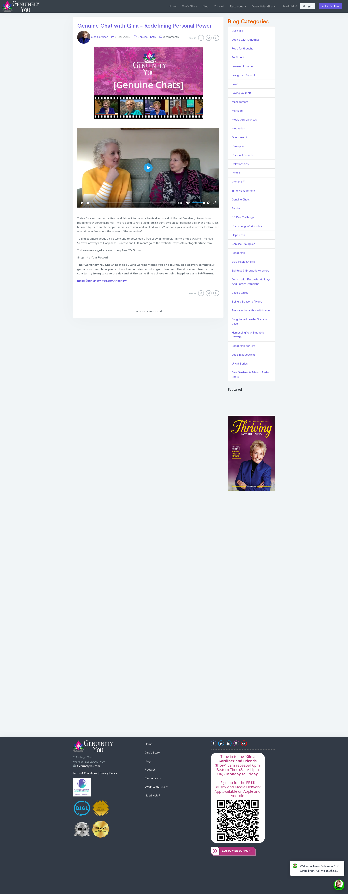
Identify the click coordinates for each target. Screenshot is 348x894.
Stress (236, 173)
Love (235, 84)
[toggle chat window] (339, 884)
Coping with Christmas (246, 40)
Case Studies (240, 293)
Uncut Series (240, 364)
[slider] (131, 203)
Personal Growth (242, 155)
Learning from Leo (243, 66)
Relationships (240, 164)
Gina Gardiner (99, 37)
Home (173, 6)
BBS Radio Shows (243, 262)
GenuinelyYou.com (88, 766)
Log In (308, 6)
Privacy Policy (108, 773)
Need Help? (289, 6)
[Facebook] (201, 38)
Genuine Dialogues (243, 244)
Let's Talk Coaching (244, 355)
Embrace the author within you (251, 311)
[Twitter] (209, 38)
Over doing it (240, 137)
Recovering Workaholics (247, 226)
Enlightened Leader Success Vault (249, 321)
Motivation (238, 129)
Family (236, 208)
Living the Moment (243, 75)
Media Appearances (244, 120)
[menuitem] (172, 6)
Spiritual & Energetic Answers (250, 271)
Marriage (237, 111)
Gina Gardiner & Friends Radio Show (250, 375)
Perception (238, 146)
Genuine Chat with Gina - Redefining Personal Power (144, 25)
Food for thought (242, 49)
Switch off (238, 182)
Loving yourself (241, 93)
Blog (205, 6)
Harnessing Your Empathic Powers (248, 335)
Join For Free (331, 6)
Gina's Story (189, 6)
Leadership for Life (243, 346)
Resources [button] (237, 7)
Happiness (238, 235)
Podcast (219, 6)
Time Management (243, 191)
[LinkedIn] (216, 38)
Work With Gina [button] (262, 7)
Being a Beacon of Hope (247, 302)
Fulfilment (238, 57)
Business (237, 31)
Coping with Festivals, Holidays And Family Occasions (251, 282)
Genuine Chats (147, 37)
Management (240, 102)
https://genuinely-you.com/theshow (102, 281)
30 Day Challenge (243, 217)
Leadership (239, 253)
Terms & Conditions (85, 773)
